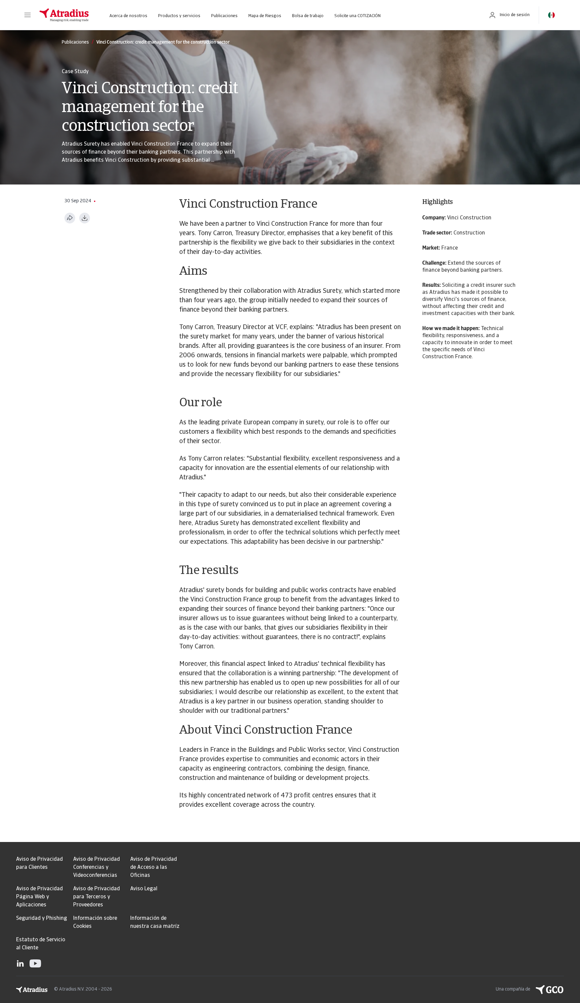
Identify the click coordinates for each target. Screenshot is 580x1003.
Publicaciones (224, 16)
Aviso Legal (143, 889)
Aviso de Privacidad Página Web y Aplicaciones (39, 897)
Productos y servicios (179, 16)
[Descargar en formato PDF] (84, 218)
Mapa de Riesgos (264, 16)
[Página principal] (64, 15)
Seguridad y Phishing (41, 918)
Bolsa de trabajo (308, 16)
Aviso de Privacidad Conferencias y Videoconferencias (96, 867)
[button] (27, 15)
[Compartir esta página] (69, 218)
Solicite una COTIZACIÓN (357, 16)
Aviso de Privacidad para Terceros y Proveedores (96, 897)
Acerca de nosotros (128, 16)
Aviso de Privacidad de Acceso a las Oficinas (153, 867)
